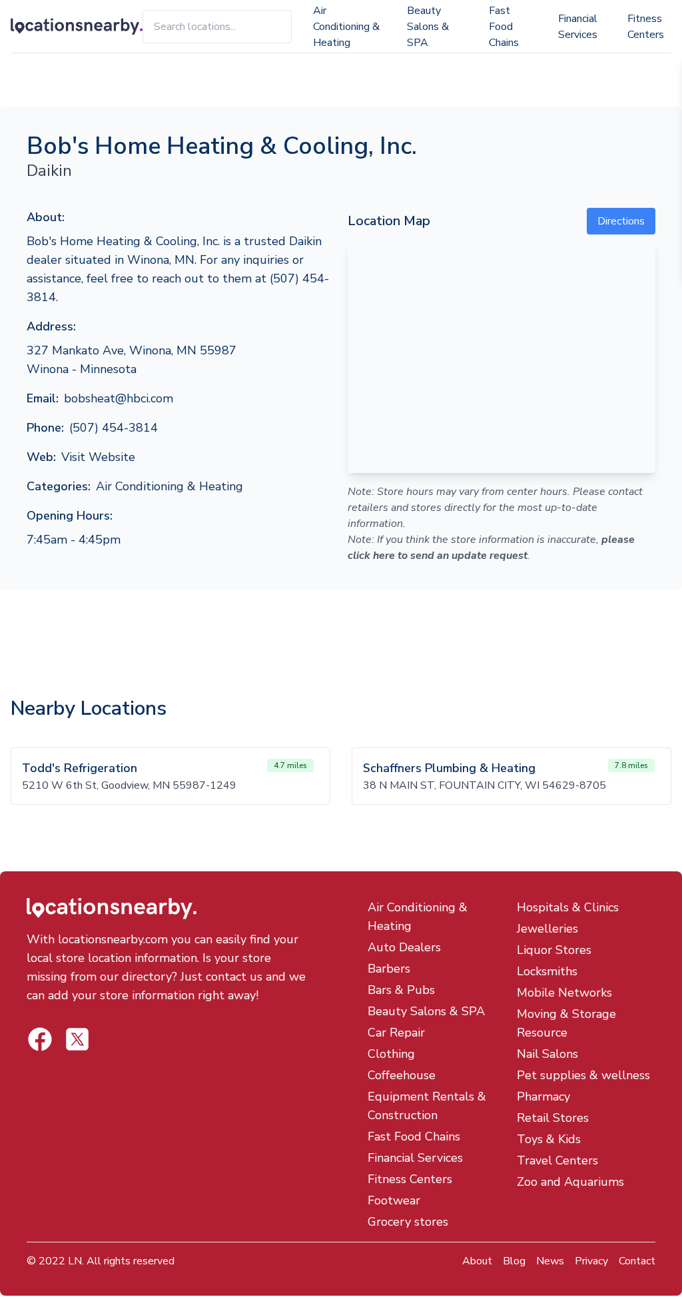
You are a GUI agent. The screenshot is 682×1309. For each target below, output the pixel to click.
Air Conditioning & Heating (346, 26)
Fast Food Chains (504, 26)
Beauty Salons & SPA (428, 26)
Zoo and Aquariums (570, 1182)
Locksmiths (547, 971)
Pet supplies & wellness (583, 1075)
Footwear (394, 1200)
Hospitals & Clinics (568, 907)
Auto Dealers (404, 947)
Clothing (391, 1054)
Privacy (591, 1261)
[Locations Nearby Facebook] (77, 1039)
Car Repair (396, 1033)
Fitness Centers (645, 26)
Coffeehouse (402, 1075)
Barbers (389, 969)
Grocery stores (408, 1222)
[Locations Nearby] (77, 26)
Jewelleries (547, 929)
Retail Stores (553, 1118)
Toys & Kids (549, 1139)
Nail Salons (547, 1054)
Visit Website (98, 457)
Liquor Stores (554, 950)
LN (75, 1261)
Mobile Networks (564, 993)
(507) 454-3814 (113, 428)
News (550, 1261)
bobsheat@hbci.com (118, 398)
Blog (514, 1261)
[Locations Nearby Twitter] (40, 1039)
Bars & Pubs (401, 990)
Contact (637, 1261)
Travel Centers (557, 1160)
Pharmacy (543, 1096)
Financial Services (577, 26)
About (477, 1261)
